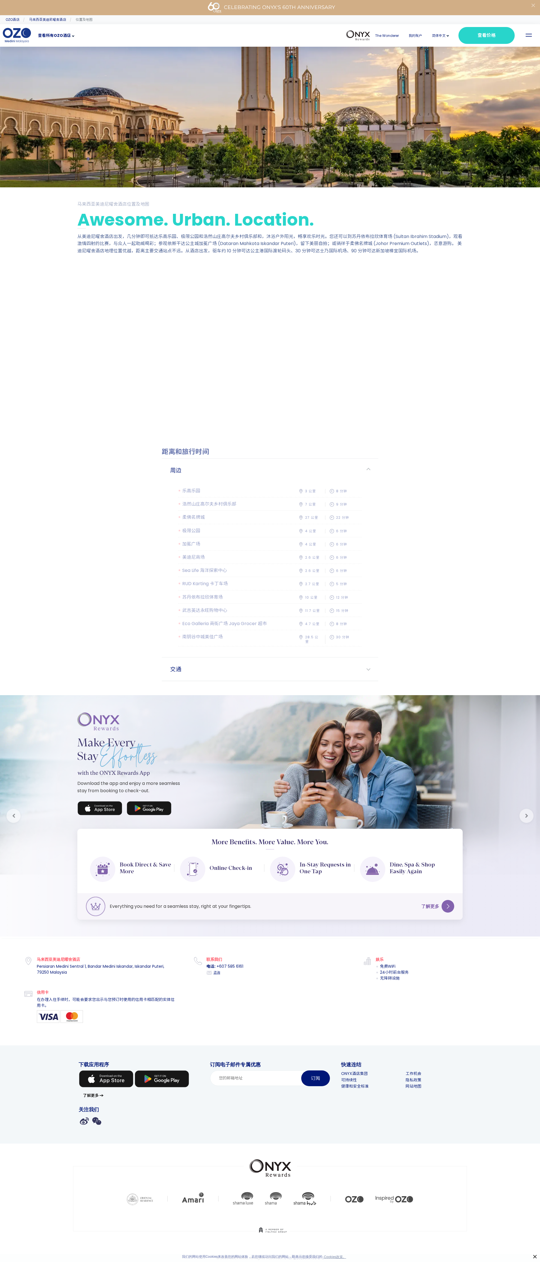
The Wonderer (387, 35)
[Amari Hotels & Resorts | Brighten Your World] (193, 1199)
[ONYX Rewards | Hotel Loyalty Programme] (270, 1165)
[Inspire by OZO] (394, 1199)
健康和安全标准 (355, 1086)
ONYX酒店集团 (354, 1073)
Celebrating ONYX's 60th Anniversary (279, 7)
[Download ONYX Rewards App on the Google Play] (149, 809)
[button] (439, 35)
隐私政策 (413, 1080)
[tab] (270, 470)
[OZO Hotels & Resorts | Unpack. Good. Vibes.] (354, 1199)
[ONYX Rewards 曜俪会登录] (358, 35)
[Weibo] (84, 1121)
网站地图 (413, 1086)
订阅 (315, 1078)
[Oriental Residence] (140, 1199)
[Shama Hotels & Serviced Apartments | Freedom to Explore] (273, 1199)
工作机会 (413, 1073)
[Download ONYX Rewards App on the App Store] (99, 809)
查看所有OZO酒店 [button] (54, 35)
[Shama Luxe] (243, 1199)
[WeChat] (96, 1121)
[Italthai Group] (273, 1234)
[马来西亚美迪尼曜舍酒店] (17, 35)
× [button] (535, 1257)
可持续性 (349, 1080)
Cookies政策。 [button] (335, 1257)
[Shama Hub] (304, 1199)
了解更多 (430, 906)
